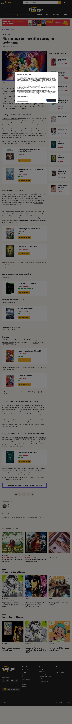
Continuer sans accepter (52, 74)
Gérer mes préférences (22, 100)
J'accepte (51, 100)
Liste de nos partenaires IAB (22, 96)
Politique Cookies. (20, 88)
